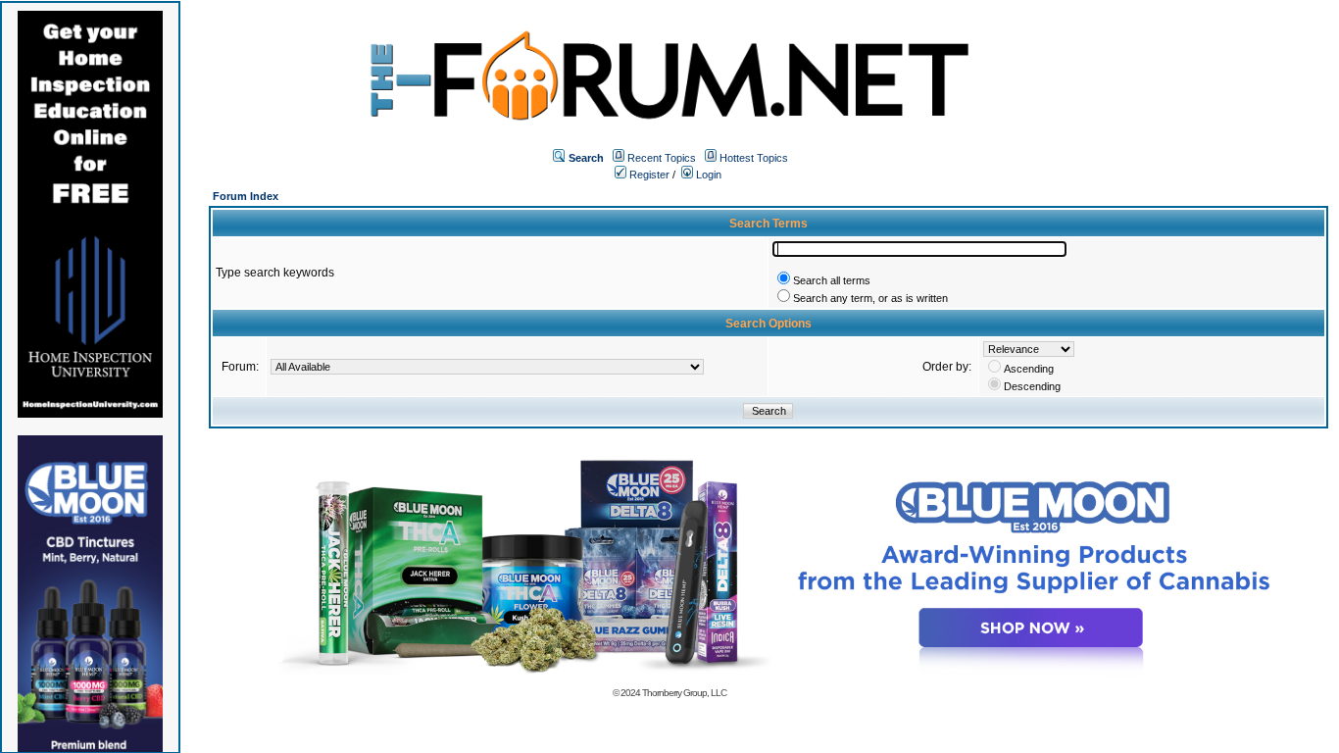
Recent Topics (661, 158)
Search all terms (831, 280)
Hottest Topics (753, 158)
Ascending (1029, 369)
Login (707, 174)
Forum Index (245, 196)
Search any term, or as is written (870, 298)
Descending (1032, 386)
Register (648, 174)
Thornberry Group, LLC (684, 692)
